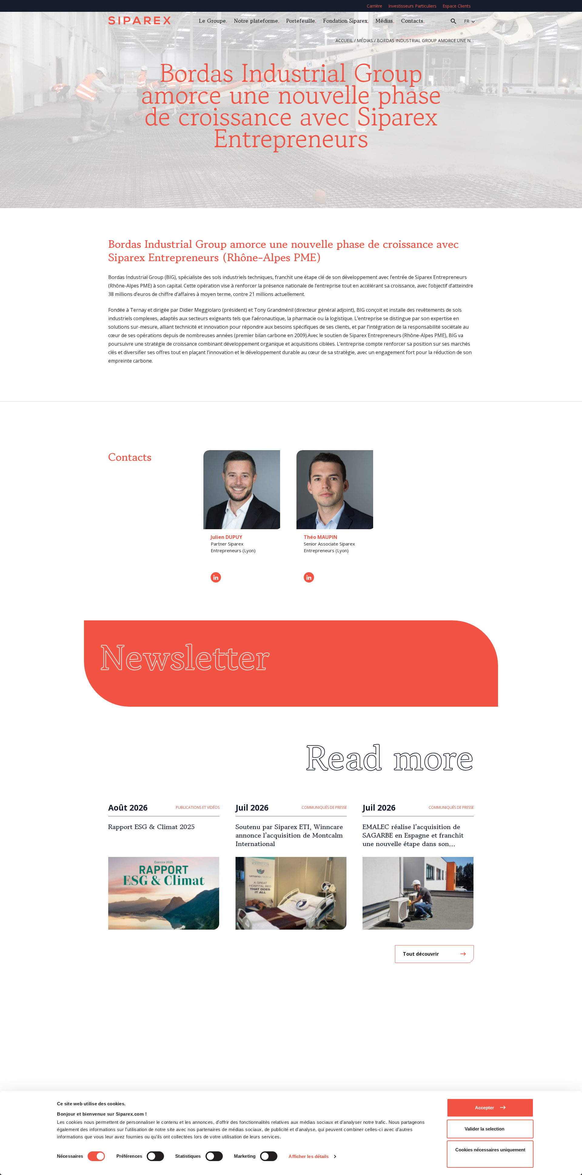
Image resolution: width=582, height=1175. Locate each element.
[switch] (155, 1156)
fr (466, 21)
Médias (384, 21)
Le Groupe (212, 21)
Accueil (344, 40)
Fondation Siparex (345, 21)
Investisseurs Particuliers (412, 6)
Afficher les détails (309, 1156)
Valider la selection (484, 1128)
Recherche (453, 21)
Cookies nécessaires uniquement (490, 1149)
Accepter (484, 1107)
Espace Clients (457, 6)
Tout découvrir (421, 954)
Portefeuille (300, 21)
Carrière (374, 6)
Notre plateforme (256, 21)
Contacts (412, 21)
